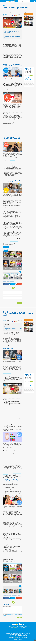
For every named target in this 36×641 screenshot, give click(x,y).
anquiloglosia (5, 79)
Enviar (20, 617)
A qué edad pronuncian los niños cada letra (12, 571)
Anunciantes (17, 627)
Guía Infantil (18, 637)
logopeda (16, 212)
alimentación (6, 333)
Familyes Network (11, 637)
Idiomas (19, 595)
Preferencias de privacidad (10, 614)
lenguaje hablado (6, 467)
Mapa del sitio (23, 627)
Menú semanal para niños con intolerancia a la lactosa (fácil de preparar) (27, 22)
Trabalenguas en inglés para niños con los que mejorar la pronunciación (6, 266)
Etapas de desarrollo (14, 595)
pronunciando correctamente (8, 221)
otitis (11, 378)
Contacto (12, 627)
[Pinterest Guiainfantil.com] (26, 84)
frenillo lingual (12, 160)
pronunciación (6, 340)
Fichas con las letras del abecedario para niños (10, 273)
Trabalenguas (5, 263)
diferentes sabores (12, 526)
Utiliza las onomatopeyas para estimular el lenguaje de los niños (19, 580)
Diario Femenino (24, 637)
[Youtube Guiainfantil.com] (32, 84)
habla (5, 332)
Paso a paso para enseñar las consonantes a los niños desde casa (31, 18)
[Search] (29, 1)
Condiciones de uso (29, 78)
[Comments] (21, 15)
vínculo (4, 116)
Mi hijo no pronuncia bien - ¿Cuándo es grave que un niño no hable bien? (12, 266)
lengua (12, 169)
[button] (3, 1)
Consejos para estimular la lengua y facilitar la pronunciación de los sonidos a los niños (6, 255)
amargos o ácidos (15, 534)
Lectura (8, 281)
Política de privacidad (20, 626)
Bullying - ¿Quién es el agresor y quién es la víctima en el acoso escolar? (31, 22)
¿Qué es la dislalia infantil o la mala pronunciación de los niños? (19, 257)
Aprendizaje (4, 281)
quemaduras (11, 547)
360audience (21, 639)
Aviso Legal (26, 626)
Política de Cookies (27, 79)
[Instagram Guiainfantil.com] (28, 84)
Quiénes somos (8, 626)
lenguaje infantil (7, 343)
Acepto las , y (29, 78)
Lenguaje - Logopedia (14, 241)
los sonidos (15, 55)
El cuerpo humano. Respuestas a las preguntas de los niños (11, 587)
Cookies (14, 626)
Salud (4, 5)
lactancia (12, 105)
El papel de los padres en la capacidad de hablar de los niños (12, 581)
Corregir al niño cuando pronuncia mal (19, 571)
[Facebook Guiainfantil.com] (24, 84)
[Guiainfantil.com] (10, 1)
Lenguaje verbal (12, 281)
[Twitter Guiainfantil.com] (30, 84)
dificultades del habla (7, 373)
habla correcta (11, 235)
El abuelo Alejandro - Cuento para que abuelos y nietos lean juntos (26, 17)
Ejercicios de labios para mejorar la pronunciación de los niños (12, 257)
